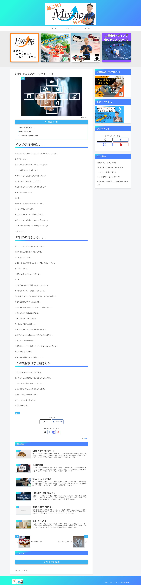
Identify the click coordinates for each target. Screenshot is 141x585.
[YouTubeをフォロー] (58, 432)
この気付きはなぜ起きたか (28, 135)
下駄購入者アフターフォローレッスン (110, 167)
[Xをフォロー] (45, 432)
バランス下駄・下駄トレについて (108, 177)
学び (18, 413)
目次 (50, 122)
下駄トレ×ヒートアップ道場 (106, 163)
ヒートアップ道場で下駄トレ (107, 172)
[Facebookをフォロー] (49, 432)
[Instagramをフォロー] (54, 432)
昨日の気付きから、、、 (27, 131)
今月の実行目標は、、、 (27, 127)
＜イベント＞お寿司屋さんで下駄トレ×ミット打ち (112, 183)
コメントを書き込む (51, 562)
